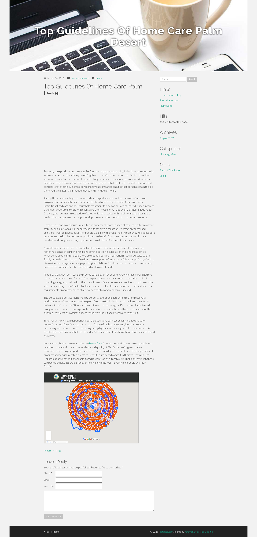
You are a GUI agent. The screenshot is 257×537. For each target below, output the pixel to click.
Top (47, 531)
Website (49, 486)
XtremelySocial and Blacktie (199, 531)
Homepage (166, 105)
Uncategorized (168, 154)
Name (48, 473)
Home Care (95, 343)
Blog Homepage (169, 100)
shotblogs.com (166, 531)
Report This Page (52, 450)
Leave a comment (79, 78)
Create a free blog (170, 95)
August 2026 (167, 138)
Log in (163, 175)
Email (48, 479)
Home (98, 78)
